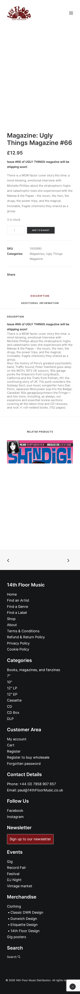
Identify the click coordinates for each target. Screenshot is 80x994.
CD (9, 706)
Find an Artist (18, 600)
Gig (10, 862)
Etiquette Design (24, 925)
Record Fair (16, 868)
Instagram (15, 817)
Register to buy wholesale (28, 757)
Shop (11, 619)
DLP (10, 719)
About (12, 625)
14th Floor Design (25, 931)
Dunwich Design (23, 919)
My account (16, 739)
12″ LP (12, 688)
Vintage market (19, 886)
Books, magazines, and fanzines (33, 670)
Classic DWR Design (26, 912)
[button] (71, 13)
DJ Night (14, 880)
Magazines (37, 254)
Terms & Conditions (23, 631)
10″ (9, 682)
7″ (8, 676)
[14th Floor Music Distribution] (19, 13)
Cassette (14, 700)
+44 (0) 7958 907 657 (37, 784)
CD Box (13, 712)
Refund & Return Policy (26, 637)
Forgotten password (24, 764)
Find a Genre (17, 607)
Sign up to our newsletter (30, 839)
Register (14, 751)
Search (12, 957)
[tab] (40, 304)
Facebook (15, 810)
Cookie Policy (18, 649)
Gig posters (16, 937)
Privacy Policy (18, 643)
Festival (13, 874)
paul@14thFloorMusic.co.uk (40, 790)
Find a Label (17, 613)
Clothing (14, 906)
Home (12, 594)
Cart (10, 745)
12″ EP (12, 694)
